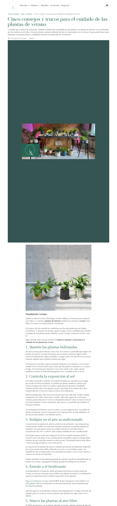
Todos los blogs (13, 14)
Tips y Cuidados (26, 14)
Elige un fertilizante (33, 481)
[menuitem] (24, 5)
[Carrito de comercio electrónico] (107, 5)
